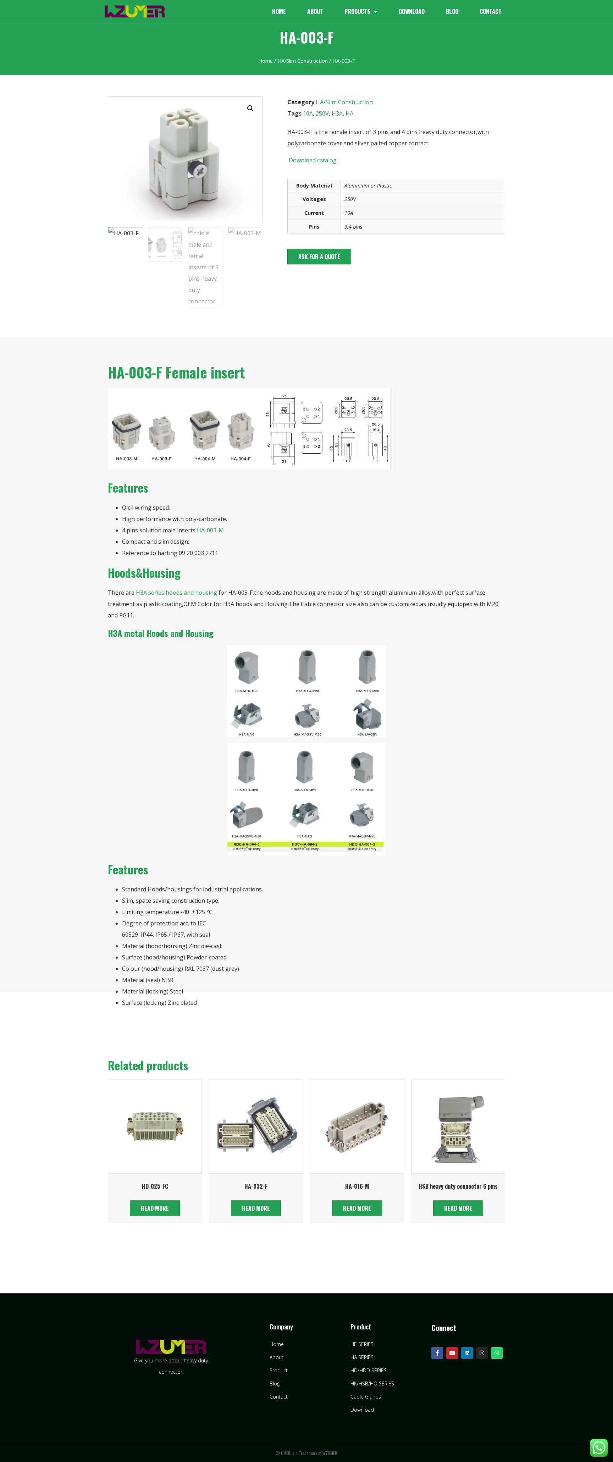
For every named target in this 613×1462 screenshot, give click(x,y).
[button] (319, 256)
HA (349, 113)
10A (308, 113)
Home (279, 11)
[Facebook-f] (437, 1353)
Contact (491, 11)
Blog (452, 11)
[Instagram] (482, 1353)
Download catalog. (312, 160)
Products (357, 11)
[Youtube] (452, 1353)
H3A (337, 113)
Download (412, 11)
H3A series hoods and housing (176, 592)
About (315, 11)
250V (322, 113)
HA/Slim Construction (302, 60)
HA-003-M (210, 530)
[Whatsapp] (497, 1353)
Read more (155, 1208)
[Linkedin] (467, 1353)
